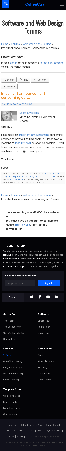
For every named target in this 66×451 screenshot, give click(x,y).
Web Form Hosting (13, 373)
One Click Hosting (12, 361)
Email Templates (12, 402)
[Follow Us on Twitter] (31, 297)
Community (45, 348)
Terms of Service (32, 445)
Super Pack (44, 333)
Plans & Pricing (11, 379)
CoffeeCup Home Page (32, 425)
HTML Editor (9, 254)
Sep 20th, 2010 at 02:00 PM (17, 104)
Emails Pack (44, 320)
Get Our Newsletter (14, 333)
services (35, 258)
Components (10, 414)
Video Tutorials (46, 361)
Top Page (12, 425)
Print (25, 79)
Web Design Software (15, 431)
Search (10, 79)
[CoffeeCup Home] (34, 5)
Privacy (10, 436)
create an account (52, 62)
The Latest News (12, 326)
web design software (14, 258)
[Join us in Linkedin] (56, 297)
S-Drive (7, 355)
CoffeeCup (9, 314)
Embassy (42, 367)
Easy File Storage (12, 367)
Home (4, 44)
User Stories (44, 379)
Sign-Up (49, 283)
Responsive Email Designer (24, 176)
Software (43, 314)
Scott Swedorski (29, 112)
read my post (23, 143)
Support (42, 355)
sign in (14, 62)
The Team (8, 320)
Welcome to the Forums (37, 44)
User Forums (44, 373)
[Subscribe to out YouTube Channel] (48, 297)
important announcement (34, 134)
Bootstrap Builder (14, 179)
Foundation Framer (47, 176)
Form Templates (11, 408)
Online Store (52, 425)
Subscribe (41, 79)
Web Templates (11, 395)
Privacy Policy (56, 442)
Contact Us (9, 339)
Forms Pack (44, 326)
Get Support (35, 431)
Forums (15, 44)
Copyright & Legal (52, 431)
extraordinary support (15, 266)
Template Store (12, 389)
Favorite (10, 86)
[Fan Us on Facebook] (39, 297)
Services (8, 348)
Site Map (21, 436)
